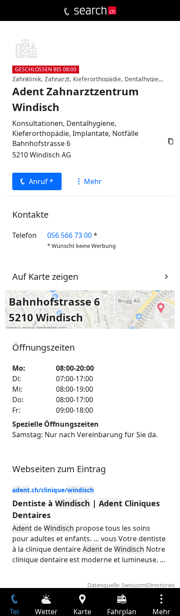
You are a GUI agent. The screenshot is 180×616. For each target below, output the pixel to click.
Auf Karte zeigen (45, 276)
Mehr (93, 181)
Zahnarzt (57, 79)
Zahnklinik (26, 79)
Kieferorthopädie (97, 79)
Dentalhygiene (145, 79)
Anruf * (41, 181)
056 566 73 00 (69, 235)
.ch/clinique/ (53, 490)
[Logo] (95, 10)
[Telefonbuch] (66, 11)
